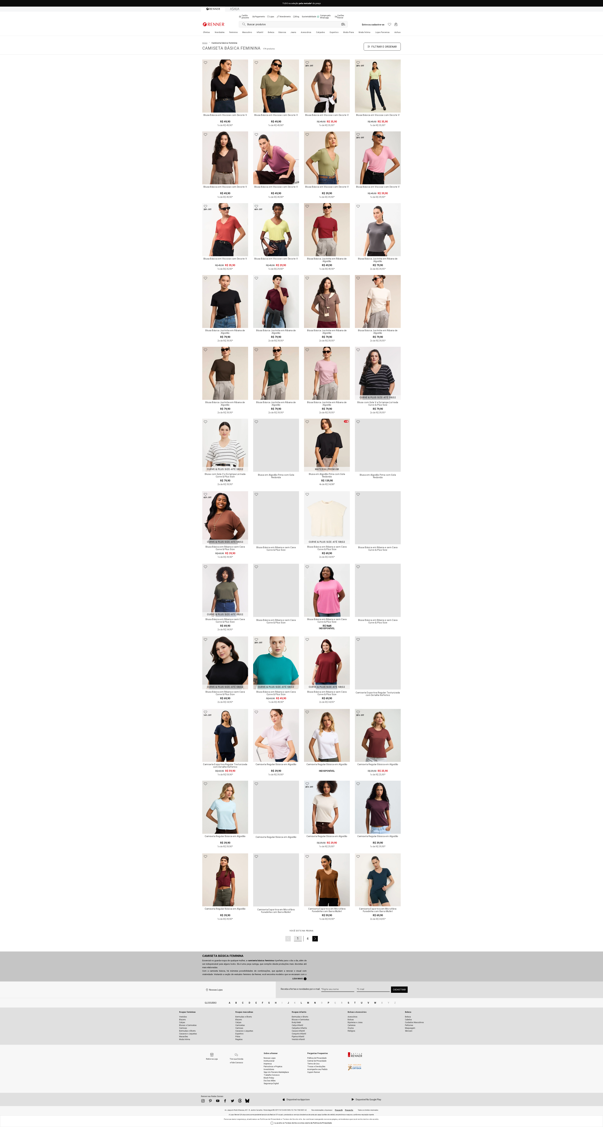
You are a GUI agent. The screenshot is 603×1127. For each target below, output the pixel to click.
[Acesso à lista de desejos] (389, 25)
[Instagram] (203, 1101)
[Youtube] (218, 1101)
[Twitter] (232, 1101)
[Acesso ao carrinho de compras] (396, 25)
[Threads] (240, 1101)
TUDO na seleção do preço (301, 3)
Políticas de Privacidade (270, 1119)
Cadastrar (399, 989)
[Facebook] (225, 1101)
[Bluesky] (247, 1101)
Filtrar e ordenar (384, 46)
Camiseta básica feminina (222, 956)
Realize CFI (274, 1115)
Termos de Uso (289, 1119)
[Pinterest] (210, 1101)
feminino (247, 974)
